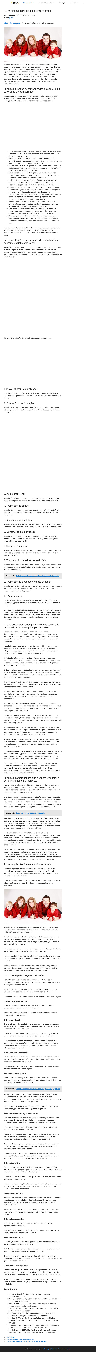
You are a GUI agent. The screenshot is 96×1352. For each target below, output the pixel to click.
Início (6, 23)
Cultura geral (27, 3)
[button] (82, 3)
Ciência (73, 3)
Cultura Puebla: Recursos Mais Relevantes (20, 1339)
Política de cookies (64, 1349)
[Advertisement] (33, 118)
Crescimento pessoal (45, 3)
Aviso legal (46, 1349)
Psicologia (61, 3)
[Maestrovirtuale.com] (15, 3)
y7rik (11, 18)
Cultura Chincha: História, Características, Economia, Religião (26, 1341)
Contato (54, 1349)
